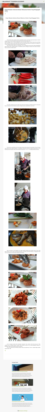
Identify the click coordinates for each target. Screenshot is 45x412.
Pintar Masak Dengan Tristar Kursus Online (18, 386)
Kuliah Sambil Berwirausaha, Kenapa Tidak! (18, 401)
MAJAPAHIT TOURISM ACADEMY (13, 1)
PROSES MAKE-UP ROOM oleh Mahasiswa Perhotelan (19, 371)
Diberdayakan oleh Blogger (23, 410)
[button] (5, 13)
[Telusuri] (25, 1)
